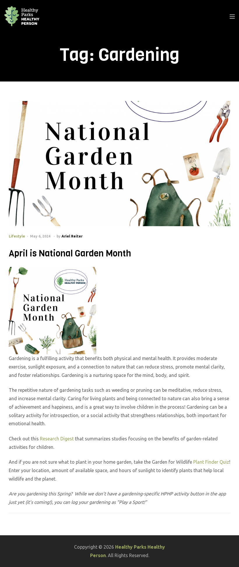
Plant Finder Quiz (211, 462)
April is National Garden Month (70, 253)
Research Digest (57, 438)
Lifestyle (17, 236)
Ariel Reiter (71, 236)
